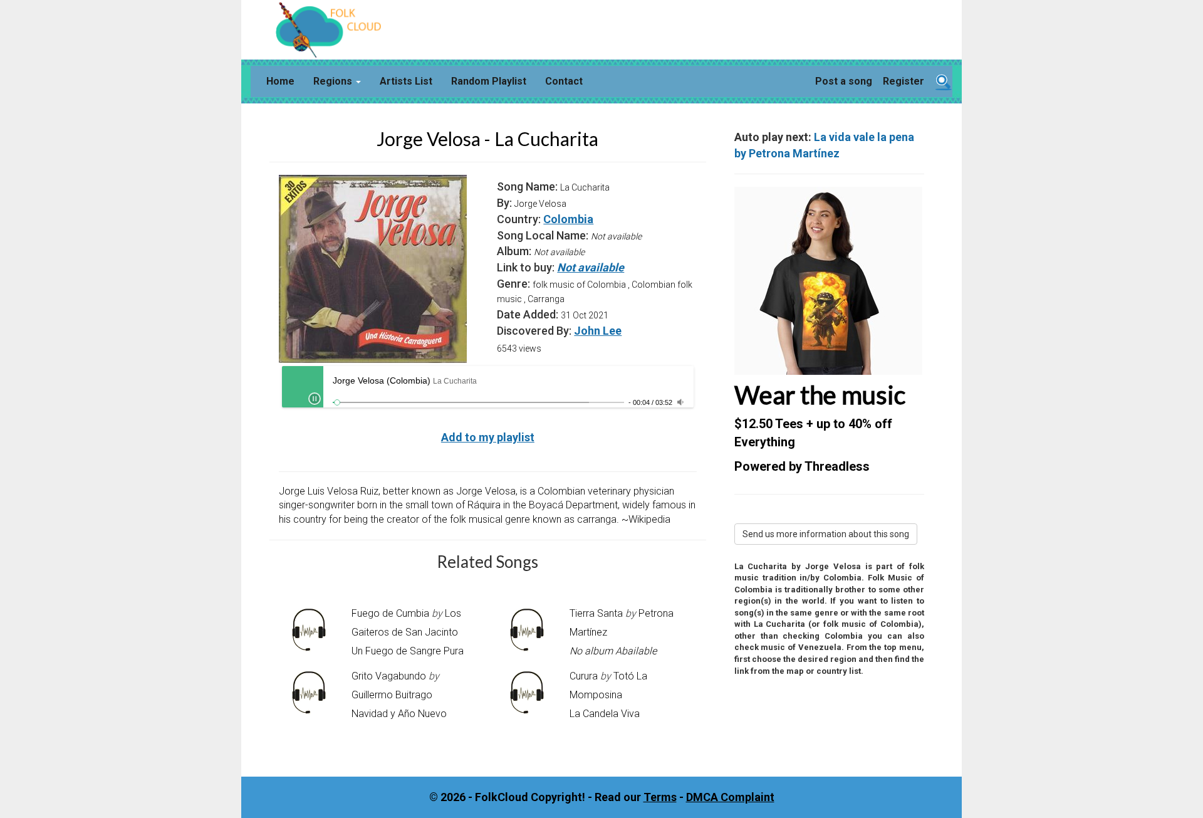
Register (903, 81)
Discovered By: (534, 330)
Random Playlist (488, 81)
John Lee (598, 330)
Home (280, 81)
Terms (660, 797)
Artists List (406, 81)
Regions (334, 81)
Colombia (568, 219)
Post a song (843, 81)
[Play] (314, 398)
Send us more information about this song (825, 534)
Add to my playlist (487, 437)
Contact (564, 81)
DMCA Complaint (730, 797)
